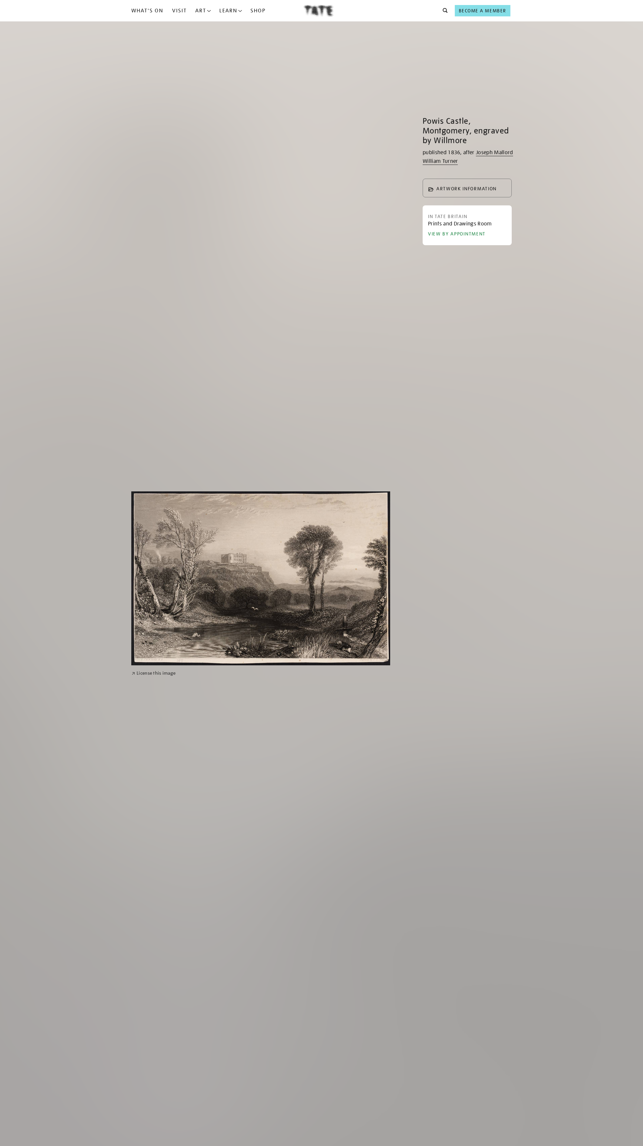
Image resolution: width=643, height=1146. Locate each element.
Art (200, 10)
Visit (179, 10)
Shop (258, 10)
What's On (147, 10)
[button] (443, 10)
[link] (153, 673)
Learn (228, 10)
